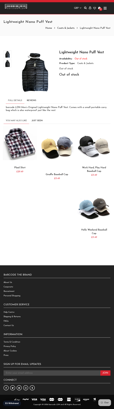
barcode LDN (54, 404)
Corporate (8, 287)
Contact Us (9, 325)
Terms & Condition (12, 342)
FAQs (6, 321)
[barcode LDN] (15, 6)
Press (6, 355)
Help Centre (9, 312)
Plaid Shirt (20, 168)
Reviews (31, 100)
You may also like (16, 121)
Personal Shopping (12, 296)
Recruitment (9, 291)
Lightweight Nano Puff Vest (81, 52)
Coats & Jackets (66, 28)
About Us (8, 282)
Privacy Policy (10, 346)
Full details (15, 100)
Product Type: (67, 63)
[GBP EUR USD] (77, 7)
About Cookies (10, 351)
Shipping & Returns (12, 317)
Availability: (65, 59)
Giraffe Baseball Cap (57, 174)
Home (49, 28)
